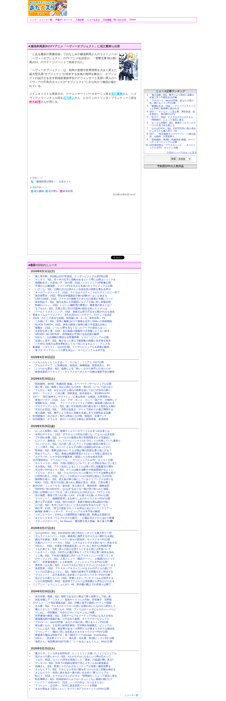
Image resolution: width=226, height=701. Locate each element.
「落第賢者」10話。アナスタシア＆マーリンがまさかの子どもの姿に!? (72, 568)
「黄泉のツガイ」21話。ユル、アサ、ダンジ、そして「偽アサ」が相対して (75, 399)
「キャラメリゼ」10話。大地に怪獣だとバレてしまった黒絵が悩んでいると (75, 463)
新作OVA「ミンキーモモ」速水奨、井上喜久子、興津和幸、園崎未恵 (71, 485)
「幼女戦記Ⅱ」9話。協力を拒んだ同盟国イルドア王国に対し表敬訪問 (72, 301)
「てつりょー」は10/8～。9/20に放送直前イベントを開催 (65, 685)
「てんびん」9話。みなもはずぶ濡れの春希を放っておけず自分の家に (72, 390)
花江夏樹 (117, 93)
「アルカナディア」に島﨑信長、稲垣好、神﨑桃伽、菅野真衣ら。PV (71, 365)
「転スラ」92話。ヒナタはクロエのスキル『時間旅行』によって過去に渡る (75, 675)
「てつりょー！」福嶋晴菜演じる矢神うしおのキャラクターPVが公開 (71, 498)
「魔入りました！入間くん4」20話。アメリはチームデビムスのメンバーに (74, 609)
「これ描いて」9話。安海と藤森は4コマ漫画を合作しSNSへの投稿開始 (72, 321)
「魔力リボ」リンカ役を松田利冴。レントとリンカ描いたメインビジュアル (75, 653)
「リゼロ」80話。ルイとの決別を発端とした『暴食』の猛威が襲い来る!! (73, 659)
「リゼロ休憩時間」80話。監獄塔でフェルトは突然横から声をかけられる (74, 581)
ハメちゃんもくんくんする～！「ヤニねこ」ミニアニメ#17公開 (68, 362)
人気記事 (79, 20)
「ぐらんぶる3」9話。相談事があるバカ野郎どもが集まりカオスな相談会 (74, 628)
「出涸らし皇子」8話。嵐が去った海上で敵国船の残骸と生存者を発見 (72, 340)
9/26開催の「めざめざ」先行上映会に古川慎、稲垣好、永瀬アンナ (70, 415)
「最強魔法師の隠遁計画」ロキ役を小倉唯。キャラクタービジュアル (71, 618)
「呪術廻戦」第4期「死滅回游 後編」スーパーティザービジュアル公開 (72, 383)
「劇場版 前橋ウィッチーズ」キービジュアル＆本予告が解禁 (66, 511)
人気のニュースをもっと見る (182, 152)
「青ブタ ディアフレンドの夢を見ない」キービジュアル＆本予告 (69, 350)
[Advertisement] (131, 8)
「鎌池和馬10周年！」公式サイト (52, 181)
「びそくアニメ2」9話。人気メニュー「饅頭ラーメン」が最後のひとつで (74, 558)
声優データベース (63, 20)
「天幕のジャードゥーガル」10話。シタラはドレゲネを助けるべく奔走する (75, 542)
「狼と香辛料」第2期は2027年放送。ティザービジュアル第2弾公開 (70, 276)
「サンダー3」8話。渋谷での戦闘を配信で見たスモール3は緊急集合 (71, 663)
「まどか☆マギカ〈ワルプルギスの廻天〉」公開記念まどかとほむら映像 (73, 517)
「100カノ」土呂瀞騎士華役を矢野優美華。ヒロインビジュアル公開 (71, 337)
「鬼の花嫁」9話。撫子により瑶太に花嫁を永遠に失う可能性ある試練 (72, 412)
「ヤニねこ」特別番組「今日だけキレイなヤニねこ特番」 (65, 612)
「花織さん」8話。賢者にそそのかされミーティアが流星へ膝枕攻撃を (72, 666)
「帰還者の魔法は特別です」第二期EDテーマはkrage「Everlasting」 (71, 634)
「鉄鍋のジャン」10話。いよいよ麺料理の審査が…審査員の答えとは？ (72, 305)
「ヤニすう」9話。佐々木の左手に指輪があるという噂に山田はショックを (74, 279)
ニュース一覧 (45, 20)
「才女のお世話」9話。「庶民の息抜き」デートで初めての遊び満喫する (73, 409)
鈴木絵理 (35, 101)
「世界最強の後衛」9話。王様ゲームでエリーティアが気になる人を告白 (73, 615)
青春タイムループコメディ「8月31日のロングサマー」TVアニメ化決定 (72, 314)
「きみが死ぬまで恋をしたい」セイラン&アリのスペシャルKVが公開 (71, 688)
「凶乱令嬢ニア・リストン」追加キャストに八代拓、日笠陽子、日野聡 (72, 599)
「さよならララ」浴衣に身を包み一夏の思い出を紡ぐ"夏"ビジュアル (71, 672)
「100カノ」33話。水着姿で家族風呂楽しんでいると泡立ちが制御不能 (72, 545)
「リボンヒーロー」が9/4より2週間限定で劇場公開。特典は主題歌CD (71, 514)
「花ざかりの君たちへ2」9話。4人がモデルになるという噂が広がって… (73, 656)
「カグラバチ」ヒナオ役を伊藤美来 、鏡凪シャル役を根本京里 (68, 456)
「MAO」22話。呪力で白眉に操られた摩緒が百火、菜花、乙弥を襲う (71, 482)
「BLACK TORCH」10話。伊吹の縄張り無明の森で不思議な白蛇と (70, 324)
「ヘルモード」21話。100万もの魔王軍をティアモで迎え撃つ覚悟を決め (73, 552)
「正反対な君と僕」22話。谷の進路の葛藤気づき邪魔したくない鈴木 (71, 330)
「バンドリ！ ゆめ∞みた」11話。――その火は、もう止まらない (68, 682)
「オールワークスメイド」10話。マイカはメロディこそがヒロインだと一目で (76, 292)
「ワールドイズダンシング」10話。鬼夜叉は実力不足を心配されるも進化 (74, 311)
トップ (32, 20)
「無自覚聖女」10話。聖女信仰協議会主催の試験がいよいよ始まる (70, 295)
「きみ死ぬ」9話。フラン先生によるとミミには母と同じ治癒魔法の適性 (73, 466)
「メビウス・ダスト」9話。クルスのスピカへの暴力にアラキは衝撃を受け (74, 472)
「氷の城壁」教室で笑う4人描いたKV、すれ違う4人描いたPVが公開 (71, 495)
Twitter (132, 19)
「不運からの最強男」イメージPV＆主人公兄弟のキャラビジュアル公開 (72, 285)
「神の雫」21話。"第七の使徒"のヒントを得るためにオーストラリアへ (72, 508)
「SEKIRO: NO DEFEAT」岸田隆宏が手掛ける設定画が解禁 (66, 334)
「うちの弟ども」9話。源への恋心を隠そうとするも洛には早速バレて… (73, 549)
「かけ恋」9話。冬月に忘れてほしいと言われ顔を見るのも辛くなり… (72, 505)
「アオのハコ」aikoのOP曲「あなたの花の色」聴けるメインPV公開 (70, 622)
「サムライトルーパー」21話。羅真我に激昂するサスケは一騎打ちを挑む (74, 536)
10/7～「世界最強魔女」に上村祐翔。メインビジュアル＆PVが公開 (70, 561)
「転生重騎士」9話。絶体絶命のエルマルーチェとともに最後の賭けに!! (72, 679)
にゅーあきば (93, 20)
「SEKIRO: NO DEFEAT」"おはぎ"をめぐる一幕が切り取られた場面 (70, 488)
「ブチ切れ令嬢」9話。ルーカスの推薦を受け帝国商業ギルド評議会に (72, 437)
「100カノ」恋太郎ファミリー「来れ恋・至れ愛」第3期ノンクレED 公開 (73, 638)
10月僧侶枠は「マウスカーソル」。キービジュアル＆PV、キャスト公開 (73, 459)
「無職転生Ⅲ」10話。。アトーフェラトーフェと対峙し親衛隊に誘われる (74, 403)
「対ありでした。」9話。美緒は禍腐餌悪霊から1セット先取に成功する (72, 453)
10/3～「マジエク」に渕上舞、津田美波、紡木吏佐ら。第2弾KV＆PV (71, 393)
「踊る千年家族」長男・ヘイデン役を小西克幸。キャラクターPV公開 (71, 539)
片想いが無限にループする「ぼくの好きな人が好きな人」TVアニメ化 (71, 492)
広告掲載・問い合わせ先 (114, 20)
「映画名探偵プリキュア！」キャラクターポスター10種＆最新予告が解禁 (74, 371)
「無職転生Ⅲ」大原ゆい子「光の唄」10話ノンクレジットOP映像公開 (72, 282)
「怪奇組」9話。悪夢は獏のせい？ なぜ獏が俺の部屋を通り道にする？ (72, 450)
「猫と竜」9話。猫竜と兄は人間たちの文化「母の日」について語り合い (73, 386)
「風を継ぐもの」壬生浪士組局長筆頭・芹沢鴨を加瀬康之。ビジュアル (72, 625)
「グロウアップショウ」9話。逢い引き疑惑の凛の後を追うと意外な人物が (74, 406)
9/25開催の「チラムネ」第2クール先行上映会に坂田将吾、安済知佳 (70, 419)
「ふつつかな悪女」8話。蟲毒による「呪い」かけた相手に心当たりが (72, 368)
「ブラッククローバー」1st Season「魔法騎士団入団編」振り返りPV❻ (73, 521)
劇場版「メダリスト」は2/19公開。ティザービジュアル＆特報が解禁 (71, 347)
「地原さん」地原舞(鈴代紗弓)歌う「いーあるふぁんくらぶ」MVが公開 (72, 641)
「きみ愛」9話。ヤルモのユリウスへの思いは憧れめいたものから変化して (74, 605)
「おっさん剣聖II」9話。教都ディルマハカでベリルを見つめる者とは (71, 431)
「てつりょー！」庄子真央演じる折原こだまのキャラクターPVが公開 (71, 574)
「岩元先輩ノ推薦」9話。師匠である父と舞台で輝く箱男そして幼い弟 (72, 596)
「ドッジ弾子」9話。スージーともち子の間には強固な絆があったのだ (72, 447)
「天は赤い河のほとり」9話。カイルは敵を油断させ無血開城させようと (73, 469)
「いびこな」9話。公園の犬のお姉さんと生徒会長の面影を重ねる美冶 (72, 289)
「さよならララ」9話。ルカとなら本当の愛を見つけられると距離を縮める (74, 669)
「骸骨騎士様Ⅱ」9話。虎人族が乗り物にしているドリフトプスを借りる (73, 479)
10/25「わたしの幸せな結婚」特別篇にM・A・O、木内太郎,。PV (69, 318)
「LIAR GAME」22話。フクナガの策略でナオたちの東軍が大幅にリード (73, 298)
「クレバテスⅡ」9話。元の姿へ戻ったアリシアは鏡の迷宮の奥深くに (72, 443)
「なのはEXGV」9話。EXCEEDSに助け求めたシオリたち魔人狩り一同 (72, 532)
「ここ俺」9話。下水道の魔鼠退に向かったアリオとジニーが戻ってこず (73, 555)
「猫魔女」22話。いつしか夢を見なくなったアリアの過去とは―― (70, 327)
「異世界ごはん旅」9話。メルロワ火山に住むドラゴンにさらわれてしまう (74, 565)
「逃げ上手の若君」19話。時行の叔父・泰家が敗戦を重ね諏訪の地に (71, 501)
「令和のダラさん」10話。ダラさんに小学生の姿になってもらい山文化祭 (74, 434)
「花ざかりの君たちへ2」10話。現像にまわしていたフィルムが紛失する (73, 578)
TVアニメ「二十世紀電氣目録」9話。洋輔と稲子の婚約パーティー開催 (72, 602)
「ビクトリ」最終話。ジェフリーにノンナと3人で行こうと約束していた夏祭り (77, 440)
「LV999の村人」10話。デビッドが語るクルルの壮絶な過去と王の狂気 (72, 476)
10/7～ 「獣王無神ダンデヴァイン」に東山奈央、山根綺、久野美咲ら (71, 396)
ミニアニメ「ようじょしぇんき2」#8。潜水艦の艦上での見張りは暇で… (73, 584)
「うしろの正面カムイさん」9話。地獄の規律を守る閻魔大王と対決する (73, 571)
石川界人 (69, 97)
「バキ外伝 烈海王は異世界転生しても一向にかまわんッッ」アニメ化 (71, 343)
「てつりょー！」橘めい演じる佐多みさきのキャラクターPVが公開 (70, 631)
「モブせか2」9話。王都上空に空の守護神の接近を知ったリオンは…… (72, 308)
